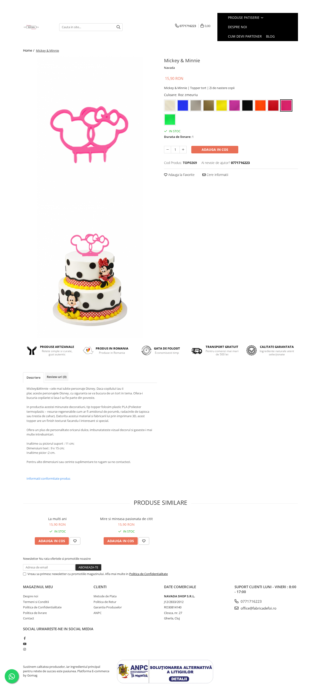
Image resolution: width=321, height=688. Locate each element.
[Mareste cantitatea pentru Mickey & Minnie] (183, 149)
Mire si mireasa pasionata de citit (126, 519)
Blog (270, 36)
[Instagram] (24, 649)
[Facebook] (24, 638)
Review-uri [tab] (57, 377)
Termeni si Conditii (36, 602)
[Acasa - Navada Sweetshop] (37, 27)
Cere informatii (217, 174)
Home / (29, 50)
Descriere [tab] (33, 377)
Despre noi (237, 27)
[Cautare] (118, 27)
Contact (28, 618)
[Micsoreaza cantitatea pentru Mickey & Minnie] (167, 149)
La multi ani (57, 519)
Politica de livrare (35, 613)
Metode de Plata (105, 596)
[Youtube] (24, 644)
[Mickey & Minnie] (90, 126)
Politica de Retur (105, 602)
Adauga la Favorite (181, 174)
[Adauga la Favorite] (75, 541)
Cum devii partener (245, 36)
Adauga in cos (215, 149)
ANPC (98, 613)
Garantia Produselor (108, 607)
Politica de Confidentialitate (148, 574)
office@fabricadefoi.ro (258, 608)
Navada (169, 68)
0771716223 (251, 601)
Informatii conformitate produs (48, 478)
